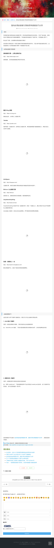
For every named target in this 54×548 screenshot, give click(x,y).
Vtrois (33, 544)
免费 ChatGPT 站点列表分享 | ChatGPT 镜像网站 (18, 454)
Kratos (25, 544)
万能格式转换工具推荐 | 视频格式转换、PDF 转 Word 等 (20, 460)
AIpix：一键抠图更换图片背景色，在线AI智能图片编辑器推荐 (21, 462)
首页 (5, 20)
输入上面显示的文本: (8, 529)
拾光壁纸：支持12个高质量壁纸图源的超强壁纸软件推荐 (20, 452)
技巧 (6, 471)
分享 (31, 468)
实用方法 (12, 20)
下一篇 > (49, 484)
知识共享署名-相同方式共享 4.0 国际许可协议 (28, 479)
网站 (9, 471)
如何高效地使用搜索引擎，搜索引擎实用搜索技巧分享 (28, 437)
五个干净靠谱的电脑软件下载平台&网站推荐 (17, 458)
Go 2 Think (27, 3)
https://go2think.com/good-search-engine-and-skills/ (21, 445)
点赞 (24, 468)
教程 (8, 20)
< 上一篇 (5, 484)
